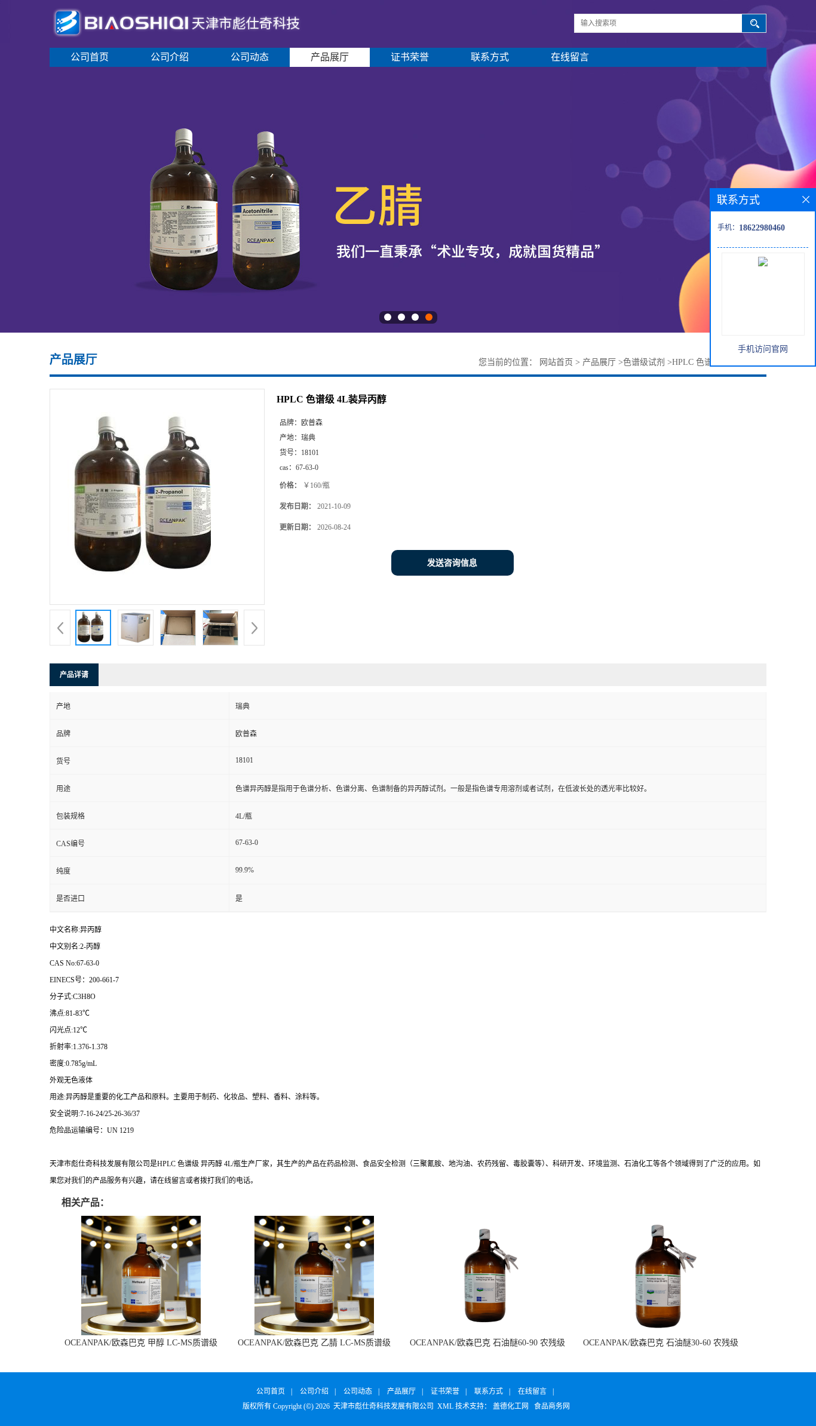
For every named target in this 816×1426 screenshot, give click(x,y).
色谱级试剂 (644, 362)
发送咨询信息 (452, 562)
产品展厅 (330, 57)
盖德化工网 (511, 1406)
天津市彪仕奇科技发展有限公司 (383, 1406)
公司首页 (89, 57)
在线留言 (570, 57)
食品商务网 (552, 1406)
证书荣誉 (410, 57)
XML (445, 1406)
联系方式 (490, 57)
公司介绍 (170, 57)
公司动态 (250, 57)
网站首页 (556, 362)
